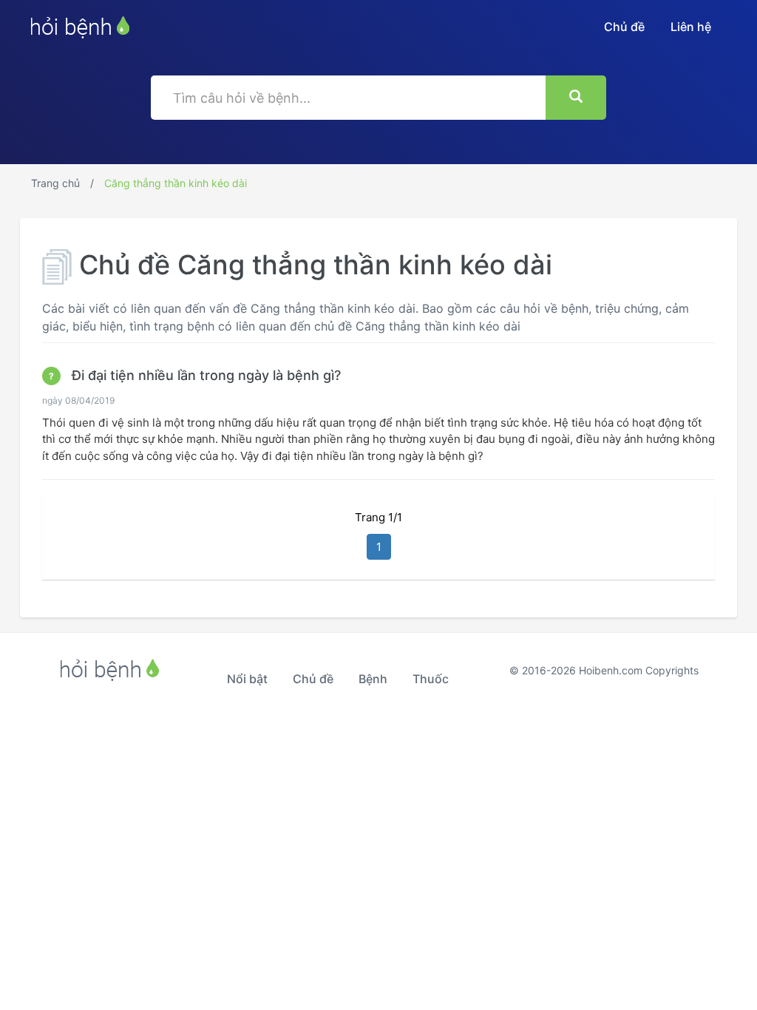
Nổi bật (247, 678)
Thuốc (431, 678)
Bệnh (373, 678)
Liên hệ (691, 26)
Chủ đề (624, 26)
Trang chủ (55, 183)
